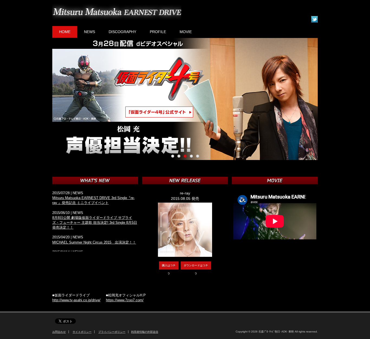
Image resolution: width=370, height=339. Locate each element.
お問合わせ (59, 331)
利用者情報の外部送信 (144, 331)
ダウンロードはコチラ (196, 267)
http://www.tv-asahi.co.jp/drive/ (76, 300)
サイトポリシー (82, 331)
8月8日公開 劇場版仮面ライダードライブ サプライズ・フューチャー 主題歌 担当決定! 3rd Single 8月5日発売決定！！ (94, 222)
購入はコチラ (169, 267)
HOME (64, 32)
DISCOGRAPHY (122, 32)
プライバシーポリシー (111, 331)
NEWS (89, 32)
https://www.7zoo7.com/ (125, 300)
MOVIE (186, 32)
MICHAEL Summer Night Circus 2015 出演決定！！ (94, 242)
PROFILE (158, 32)
